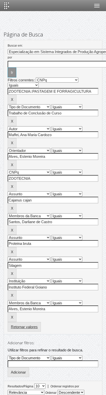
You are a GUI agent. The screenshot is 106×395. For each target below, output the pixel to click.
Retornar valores (24, 327)
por (10, 57)
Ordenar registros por (65, 386)
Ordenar (50, 393)
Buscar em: (15, 45)
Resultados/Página (20, 386)
